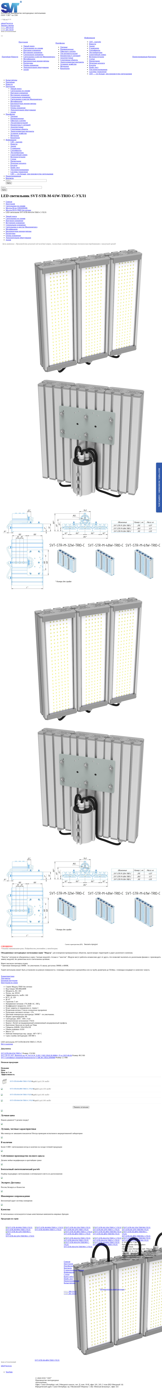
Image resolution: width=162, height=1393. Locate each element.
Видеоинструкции (96, 57)
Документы (5, 978)
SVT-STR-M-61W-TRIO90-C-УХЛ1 (78, 1247)
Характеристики (7, 976)
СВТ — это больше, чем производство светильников (110, 74)
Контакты (152, 57)
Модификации (29, 59)
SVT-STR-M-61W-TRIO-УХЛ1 (76, 1240)
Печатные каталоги (97, 63)
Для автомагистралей (69, 54)
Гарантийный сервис (97, 55)
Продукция (23, 42)
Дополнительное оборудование (36, 67)
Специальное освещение (33, 55)
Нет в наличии (7, 1044)
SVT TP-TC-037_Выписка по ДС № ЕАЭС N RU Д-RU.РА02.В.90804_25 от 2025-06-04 (36, 1055)
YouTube (9, 1372)
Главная (67, 1262)
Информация (89, 38)
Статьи (92, 59)
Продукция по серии (9, 983)
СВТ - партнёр (95, 42)
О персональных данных (74, 1270)
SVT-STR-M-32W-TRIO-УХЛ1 (76, 1230)
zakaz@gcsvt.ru (7, 23)
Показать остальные (81, 1107)
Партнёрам (6, 57)
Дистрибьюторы (95, 52)
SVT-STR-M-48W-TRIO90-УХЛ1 (106, 1234)
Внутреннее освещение (32, 52)
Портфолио (60, 43)
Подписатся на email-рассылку (112, 1289)
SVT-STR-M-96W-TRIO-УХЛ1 (18, 1230)
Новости (14, 57)
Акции (92, 46)
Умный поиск (29, 46)
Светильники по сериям (33, 48)
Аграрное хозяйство (68, 64)
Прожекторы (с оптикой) (70, 56)
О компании (94, 48)
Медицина (64, 66)
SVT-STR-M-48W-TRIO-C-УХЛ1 (77, 1234)
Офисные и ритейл (68, 51)
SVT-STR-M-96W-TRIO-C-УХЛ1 (48, 1230)
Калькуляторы (11, 80)
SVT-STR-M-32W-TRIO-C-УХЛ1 (106, 1230)
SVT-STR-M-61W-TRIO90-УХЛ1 (135, 1240)
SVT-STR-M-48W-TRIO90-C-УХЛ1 (136, 1236)
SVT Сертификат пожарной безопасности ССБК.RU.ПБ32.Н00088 (28, 1058)
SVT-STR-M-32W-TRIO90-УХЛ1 (135, 1230)
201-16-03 (7, 30)
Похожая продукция (9, 981)
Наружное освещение (32, 50)
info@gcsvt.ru (6, 1366)
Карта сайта (68, 1277)
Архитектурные (66, 58)
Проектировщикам (140, 57)
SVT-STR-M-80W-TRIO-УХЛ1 (105, 1245)
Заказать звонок (7, 25)
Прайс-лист (93, 67)
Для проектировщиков (98, 70)
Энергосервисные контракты (72, 62)
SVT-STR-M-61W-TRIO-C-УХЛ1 (106, 1240)
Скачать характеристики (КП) (74, 944)
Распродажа (28, 63)
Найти (9, 183)
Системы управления (97, 72)
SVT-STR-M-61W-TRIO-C (11, 1053)
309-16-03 (7, 28)
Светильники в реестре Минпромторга (39, 57)
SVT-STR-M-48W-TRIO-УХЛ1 (47, 1360)
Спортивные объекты (69, 60)
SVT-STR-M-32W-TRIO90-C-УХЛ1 (20, 1236)
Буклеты (92, 65)
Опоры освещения (30, 65)
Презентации (94, 61)
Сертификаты (94, 50)
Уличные (63, 47)
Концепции (65, 68)
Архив (26, 70)
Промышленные (67, 49)
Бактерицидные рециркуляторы (36, 61)
